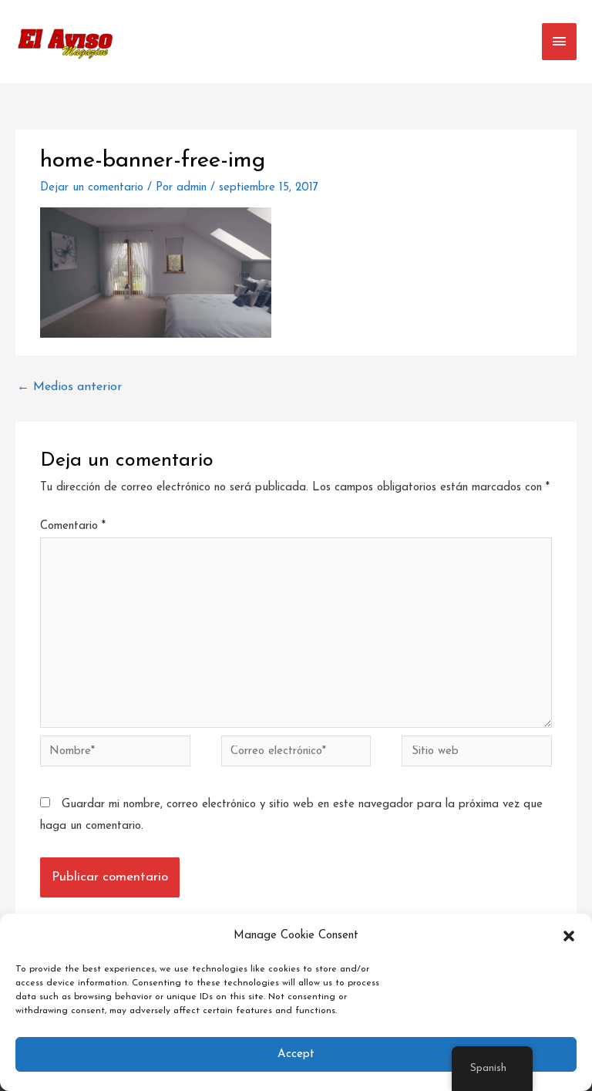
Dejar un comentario (91, 188)
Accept (296, 1054)
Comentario (73, 526)
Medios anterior (69, 387)
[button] (569, 936)
